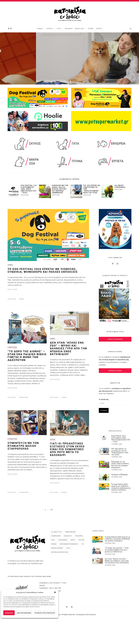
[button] (55, 592)
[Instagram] (11, 28)
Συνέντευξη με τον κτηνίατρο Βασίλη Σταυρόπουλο (23, 445)
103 (51, 510)
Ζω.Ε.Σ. (68, 548)
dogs (53, 540)
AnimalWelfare (70, 532)
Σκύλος (50, 28)
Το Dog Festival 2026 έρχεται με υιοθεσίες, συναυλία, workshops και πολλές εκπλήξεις (43, 270)
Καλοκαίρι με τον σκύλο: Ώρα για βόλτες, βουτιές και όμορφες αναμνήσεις (60, 189)
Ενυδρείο (69, 28)
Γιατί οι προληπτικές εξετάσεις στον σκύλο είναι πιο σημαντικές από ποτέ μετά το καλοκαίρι (67, 449)
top (82, 544)
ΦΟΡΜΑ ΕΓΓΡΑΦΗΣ (115, 371)
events (72, 540)
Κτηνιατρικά (12, 439)
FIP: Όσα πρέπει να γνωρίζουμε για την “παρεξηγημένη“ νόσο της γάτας (119, 452)
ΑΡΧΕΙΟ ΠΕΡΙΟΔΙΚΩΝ (115, 339)
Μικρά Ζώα (79, 28)
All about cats (56, 532)
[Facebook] (9, 28)
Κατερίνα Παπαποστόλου (59, 552)
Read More (69, 68)
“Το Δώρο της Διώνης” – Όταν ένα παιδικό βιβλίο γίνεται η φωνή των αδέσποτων (27, 355)
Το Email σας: (104, 399)
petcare (81, 540)
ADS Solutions (91, 614)
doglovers (79, 536)
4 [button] (74, 82)
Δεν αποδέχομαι (24, 613)
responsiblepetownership (69, 544)
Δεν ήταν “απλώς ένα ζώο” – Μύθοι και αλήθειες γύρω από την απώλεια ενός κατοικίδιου (68, 348)
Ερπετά (99, 28)
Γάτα (59, 28)
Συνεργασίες (12, 347)
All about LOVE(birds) (120, 186)
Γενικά (39, 28)
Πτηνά (90, 28)
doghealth (68, 536)
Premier (53, 544)
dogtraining (62, 540)
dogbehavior (55, 536)
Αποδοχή (9, 613)
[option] (69, 58)
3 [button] (71, 82)
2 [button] (68, 82)
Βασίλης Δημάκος (57, 548)
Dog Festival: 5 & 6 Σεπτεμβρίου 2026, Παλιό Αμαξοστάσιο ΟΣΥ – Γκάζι (28, 189)
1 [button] (65, 82)
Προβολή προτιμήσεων (45, 613)
